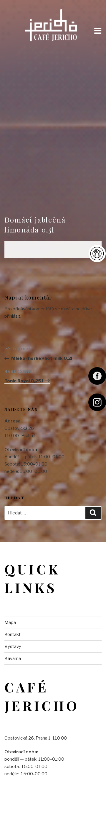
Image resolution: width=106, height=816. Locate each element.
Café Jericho (52, 23)
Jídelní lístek (97, 253)
